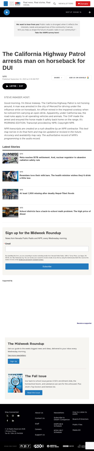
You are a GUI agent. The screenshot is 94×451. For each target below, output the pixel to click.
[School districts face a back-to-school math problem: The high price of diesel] (10, 212)
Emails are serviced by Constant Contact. (31, 260)
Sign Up (13, 361)
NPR (21, 154)
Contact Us (40, 418)
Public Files (77, 425)
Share (57, 78)
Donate (84, 3)
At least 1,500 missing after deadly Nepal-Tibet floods (47, 193)
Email (8, 244)
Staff (37, 424)
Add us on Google (77, 78)
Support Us (40, 435)
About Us (39, 413)
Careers (38, 429)
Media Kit (77, 430)
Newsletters (66, 3)
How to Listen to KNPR (80, 413)
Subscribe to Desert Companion (62, 419)
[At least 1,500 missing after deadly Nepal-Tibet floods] (10, 194)
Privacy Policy (11, 431)
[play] (7, 12)
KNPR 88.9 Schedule (58, 425)
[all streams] (90, 12)
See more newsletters (17, 355)
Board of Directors (80, 419)
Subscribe (47, 266)
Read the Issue (33, 392)
